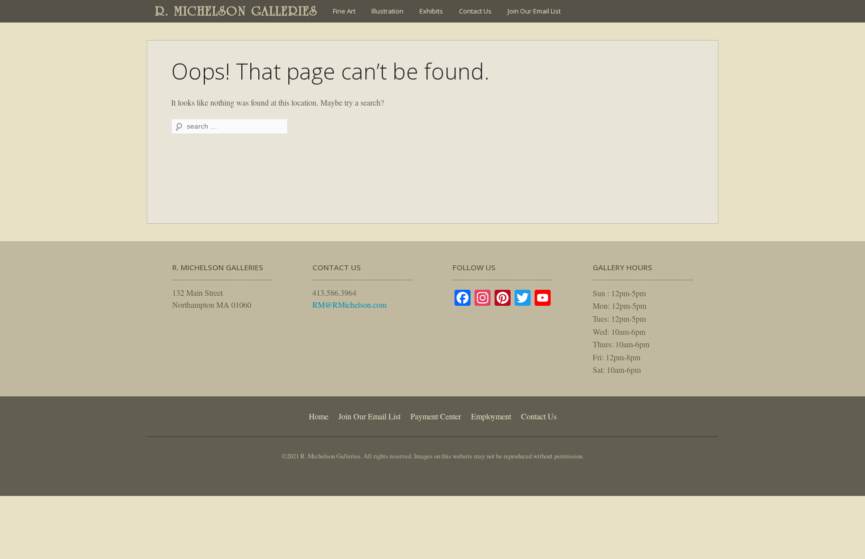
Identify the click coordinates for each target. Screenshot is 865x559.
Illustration (387, 11)
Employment (491, 416)
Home (318, 416)
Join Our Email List (534, 11)
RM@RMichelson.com (349, 304)
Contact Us (475, 11)
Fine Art (344, 11)
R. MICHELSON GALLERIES (236, 11)
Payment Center (435, 416)
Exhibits (431, 11)
